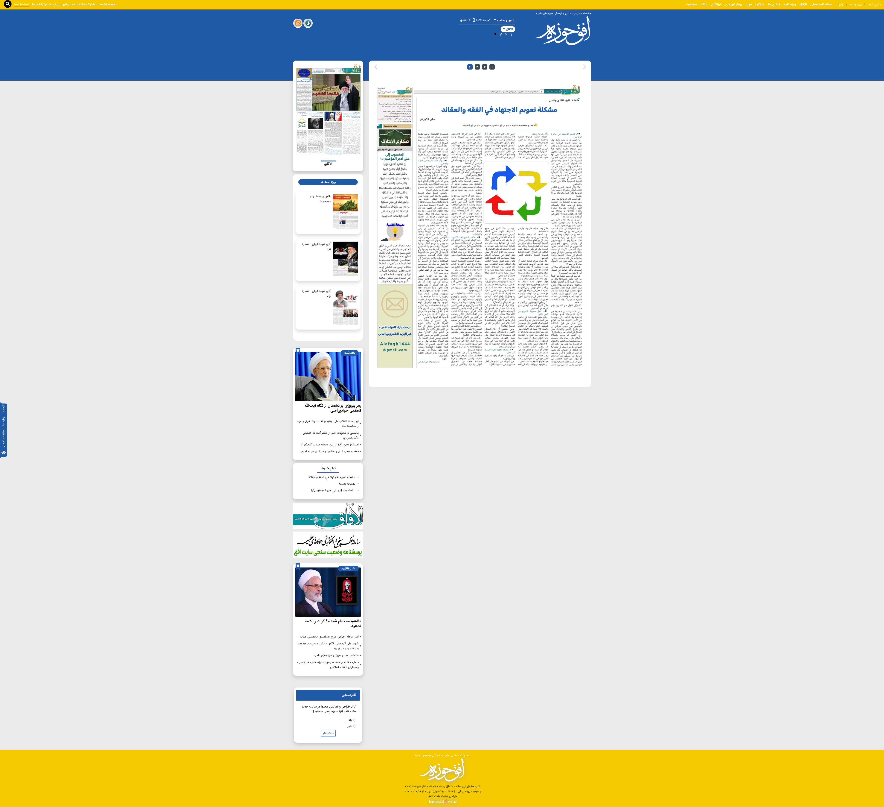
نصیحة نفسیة (347, 483)
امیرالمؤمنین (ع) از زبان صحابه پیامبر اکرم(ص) (330, 444)
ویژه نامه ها (328, 182)
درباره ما (3, 421)
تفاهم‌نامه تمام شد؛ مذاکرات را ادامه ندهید (333, 623)
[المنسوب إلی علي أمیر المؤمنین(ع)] (394, 171)
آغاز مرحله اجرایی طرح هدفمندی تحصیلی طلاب (329, 636)
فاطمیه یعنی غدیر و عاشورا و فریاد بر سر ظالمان (330, 451)
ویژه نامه (789, 4)
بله (350, 720)
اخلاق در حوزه (755, 4)
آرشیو (3, 408)
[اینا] (297, 23)
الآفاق (803, 4)
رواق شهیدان (733, 4)
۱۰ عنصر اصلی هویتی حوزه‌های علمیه (336, 655)
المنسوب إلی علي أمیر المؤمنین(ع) (333, 490)
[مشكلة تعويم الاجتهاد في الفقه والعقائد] (498, 232)
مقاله (704, 4)
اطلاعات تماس (3, 438)
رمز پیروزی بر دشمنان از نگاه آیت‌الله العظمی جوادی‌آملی (333, 408)
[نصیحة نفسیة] (394, 252)
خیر (349, 726)
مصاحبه (691, 4)
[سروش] (308, 23)
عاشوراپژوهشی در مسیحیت (320, 199)
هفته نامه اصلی (821, 4)
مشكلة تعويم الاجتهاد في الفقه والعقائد (331, 477)
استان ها (774, 4)
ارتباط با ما (39, 4)
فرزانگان (716, 4)
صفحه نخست (107, 4)
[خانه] (3, 453)
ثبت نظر (328, 733)
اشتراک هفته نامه (83, 4)
